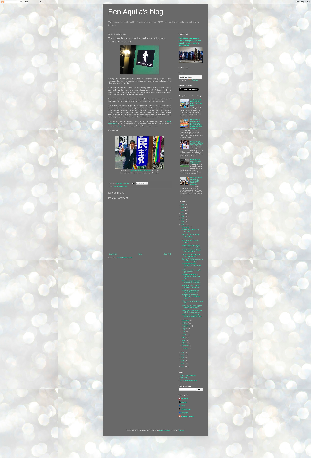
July (184, 332)
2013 (183, 366)
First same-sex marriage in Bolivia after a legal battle (196, 143)
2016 (183, 358)
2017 (183, 355)
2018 (183, 352)
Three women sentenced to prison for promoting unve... (192, 315)
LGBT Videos (184, 378)
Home (140, 254)
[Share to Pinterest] (146, 183)
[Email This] (137, 183)
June (184, 334)
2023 (183, 213)
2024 (183, 210)
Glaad (183, 406)
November (186, 320)
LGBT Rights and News (120, 186)
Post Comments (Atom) (124, 257)
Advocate (184, 399)
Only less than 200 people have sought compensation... (190, 236)
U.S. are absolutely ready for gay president (191, 271)
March (184, 343)
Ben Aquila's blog (135, 12)
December (186, 227)
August (184, 329)
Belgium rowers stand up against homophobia (190, 291)
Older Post (167, 254)
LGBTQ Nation (186, 409)
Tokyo (119, 126)
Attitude (184, 402)
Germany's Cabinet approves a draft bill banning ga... (192, 260)
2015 (183, 361)
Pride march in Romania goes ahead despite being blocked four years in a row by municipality (196, 124)
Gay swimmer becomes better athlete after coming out (192, 311)
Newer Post (112, 254)
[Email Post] (133, 183)
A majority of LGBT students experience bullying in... (191, 286)
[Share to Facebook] (144, 183)
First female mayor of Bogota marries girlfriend (191, 250)
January (185, 349)
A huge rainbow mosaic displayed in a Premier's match (191, 296)
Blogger (181, 430)
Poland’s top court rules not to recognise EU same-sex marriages (196, 181)
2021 (183, 219)
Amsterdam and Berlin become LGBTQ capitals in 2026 (196, 102)
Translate (195, 80)
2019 (183, 225)
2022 (183, 216)
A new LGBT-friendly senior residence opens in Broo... (191, 246)
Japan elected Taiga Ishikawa (140, 170)
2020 (183, 222)
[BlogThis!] (139, 183)
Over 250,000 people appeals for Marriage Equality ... (192, 306)
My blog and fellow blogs (188, 380)
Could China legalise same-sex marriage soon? (191, 255)
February (185, 346)
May (184, 337)
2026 (183, 205)
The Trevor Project (187, 416)
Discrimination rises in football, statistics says (195, 161)
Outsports (184, 413)
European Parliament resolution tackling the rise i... (191, 265)
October (185, 323)
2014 (183, 364)
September (186, 326)
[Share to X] (142, 183)
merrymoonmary (164, 430)
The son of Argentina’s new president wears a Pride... (191, 282)
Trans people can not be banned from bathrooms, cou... (191, 276)
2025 (183, 208)
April (184, 340)
